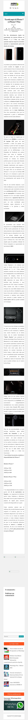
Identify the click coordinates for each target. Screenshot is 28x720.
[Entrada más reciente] (8, 557)
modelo (13, 30)
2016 (9, 28)
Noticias (17, 30)
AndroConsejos (17, 715)
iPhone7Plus (7, 30)
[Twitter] (14, 8)
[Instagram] (10, 8)
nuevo (21, 30)
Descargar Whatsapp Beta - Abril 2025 (13, 699)
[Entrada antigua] (19, 557)
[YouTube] (16, 8)
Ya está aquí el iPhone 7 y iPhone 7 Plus (14, 20)
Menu (6, 13)
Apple (12, 28)
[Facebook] (12, 8)
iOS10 (15, 28)
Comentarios (14, 31)
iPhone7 (19, 28)
